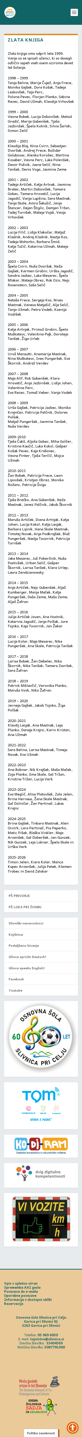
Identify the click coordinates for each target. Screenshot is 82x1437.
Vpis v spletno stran (21, 1283)
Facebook (16, 978)
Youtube (15, 990)
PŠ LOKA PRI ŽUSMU (25, 906)
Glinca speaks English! (27, 967)
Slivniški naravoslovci (26, 923)
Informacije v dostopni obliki (28, 1299)
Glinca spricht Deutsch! (27, 956)
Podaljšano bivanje (24, 945)
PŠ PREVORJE (19, 895)
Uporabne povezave (20, 1295)
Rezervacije (13, 1303)
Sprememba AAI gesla (22, 1287)
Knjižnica (16, 934)
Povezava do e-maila (21, 1291)
